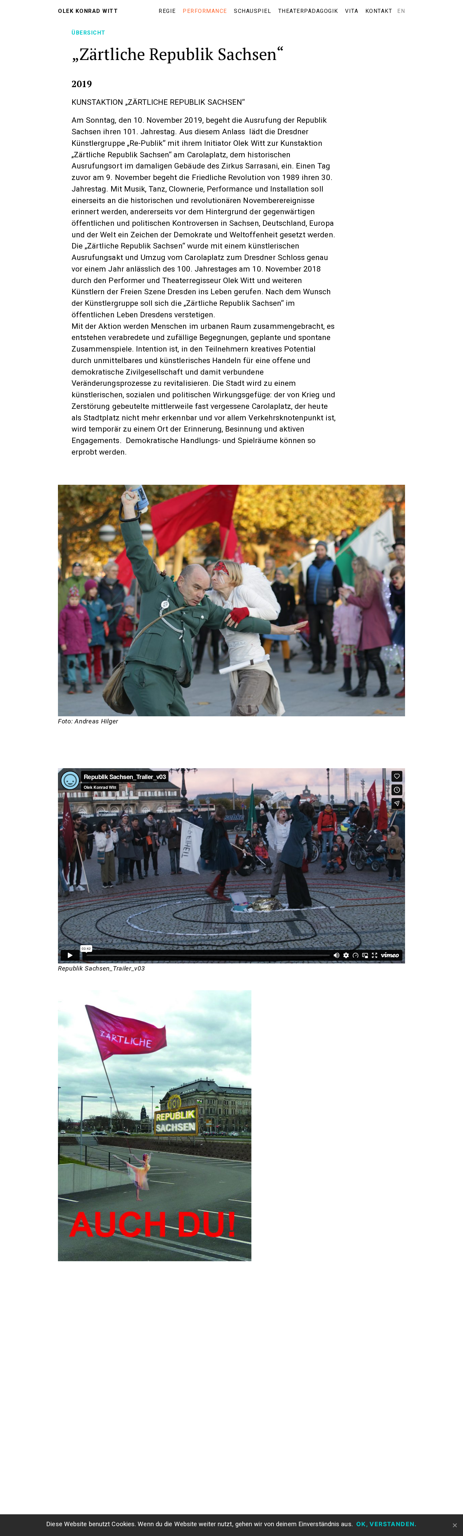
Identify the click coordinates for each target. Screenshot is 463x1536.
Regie (167, 11)
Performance (205, 11)
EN (401, 11)
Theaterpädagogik (308, 11)
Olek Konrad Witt (88, 11)
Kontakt (378, 11)
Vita (351, 11)
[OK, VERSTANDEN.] (454, 1525)
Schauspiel (252, 11)
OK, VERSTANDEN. (386, 1524)
